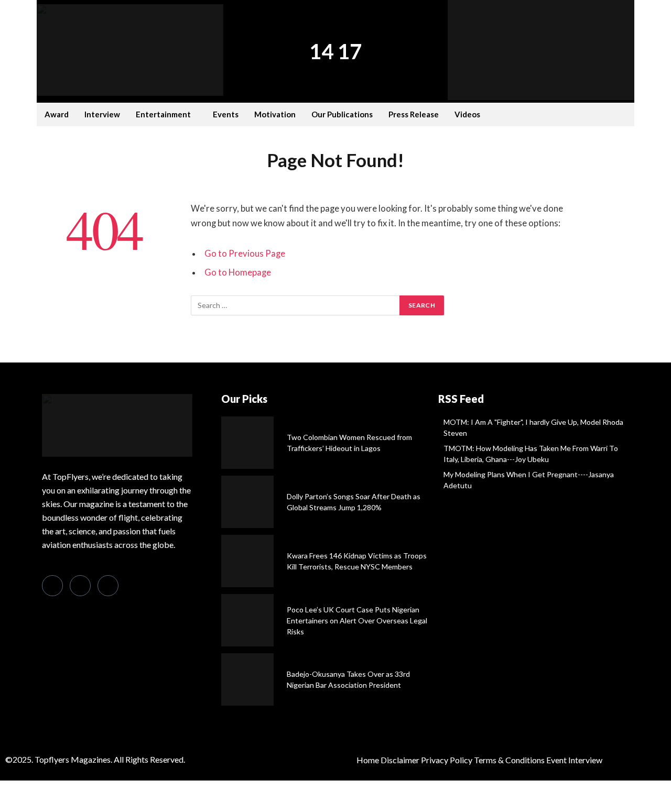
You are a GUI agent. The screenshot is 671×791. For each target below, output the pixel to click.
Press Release (413, 114)
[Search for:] (296, 305)
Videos (467, 114)
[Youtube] (135, 586)
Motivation (275, 114)
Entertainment (163, 114)
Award (57, 114)
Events (226, 114)
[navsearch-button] (586, 113)
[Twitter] (80, 585)
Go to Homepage (237, 272)
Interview (102, 114)
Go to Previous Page (244, 253)
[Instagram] (108, 585)
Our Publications (342, 114)
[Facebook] (52, 585)
